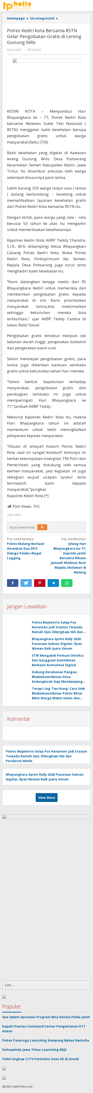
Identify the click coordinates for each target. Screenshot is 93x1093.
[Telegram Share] (53, 583)
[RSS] (42, 527)
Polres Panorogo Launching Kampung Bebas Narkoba (45, 1040)
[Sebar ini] (12, 583)
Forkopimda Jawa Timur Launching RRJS (34, 1049)
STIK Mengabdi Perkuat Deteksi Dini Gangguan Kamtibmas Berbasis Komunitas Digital (58, 660)
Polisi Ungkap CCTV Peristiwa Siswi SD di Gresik (40, 1059)
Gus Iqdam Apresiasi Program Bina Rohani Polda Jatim (46, 1017)
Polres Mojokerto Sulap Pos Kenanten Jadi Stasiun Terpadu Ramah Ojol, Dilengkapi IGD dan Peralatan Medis (46, 756)
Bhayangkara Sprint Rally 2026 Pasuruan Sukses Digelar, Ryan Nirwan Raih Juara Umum (57, 644)
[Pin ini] (39, 583)
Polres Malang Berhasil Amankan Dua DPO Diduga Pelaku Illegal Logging (25, 548)
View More (46, 797)
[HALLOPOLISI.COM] (18, 5)
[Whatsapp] (66, 583)
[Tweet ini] (26, 583)
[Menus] (87, 5)
